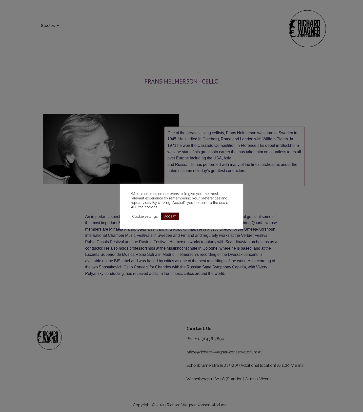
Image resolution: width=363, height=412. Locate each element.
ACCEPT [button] (170, 216)
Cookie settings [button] (145, 216)
